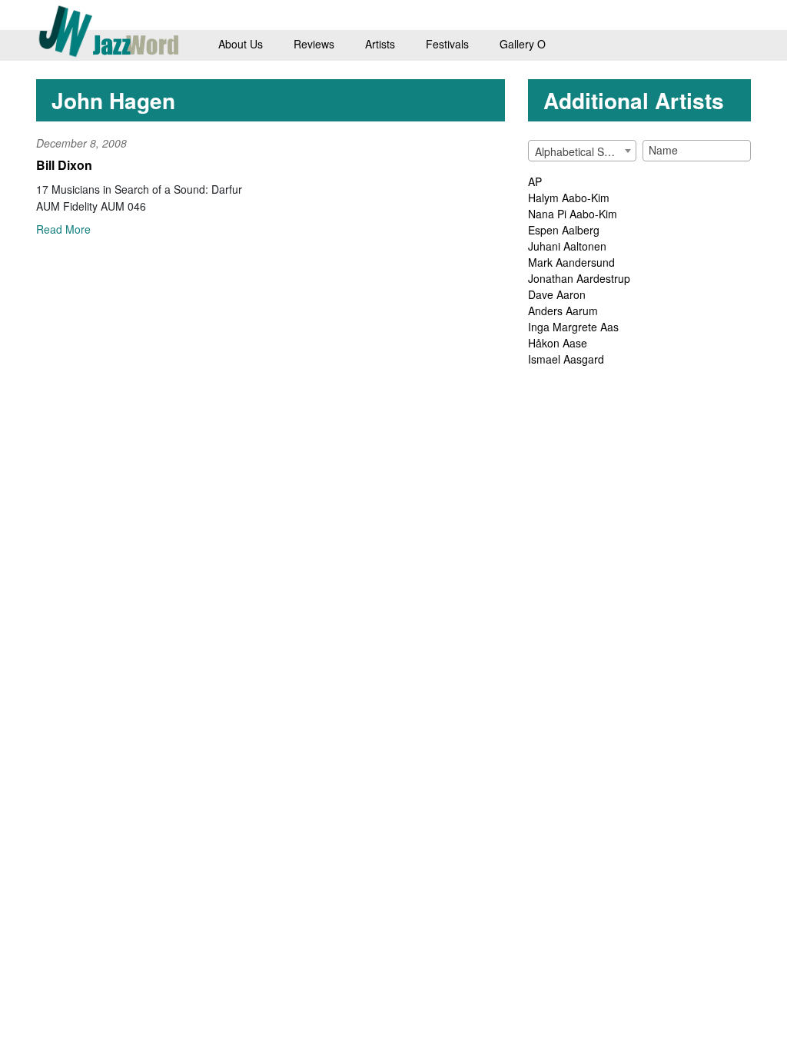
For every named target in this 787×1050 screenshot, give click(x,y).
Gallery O (523, 44)
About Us (240, 44)
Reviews (314, 44)
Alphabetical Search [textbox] (583, 151)
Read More (63, 229)
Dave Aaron (557, 294)
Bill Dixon (64, 165)
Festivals (447, 44)
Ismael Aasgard (566, 359)
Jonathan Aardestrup (579, 278)
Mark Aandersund (571, 262)
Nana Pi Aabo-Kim (572, 213)
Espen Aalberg (563, 230)
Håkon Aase (557, 343)
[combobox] (582, 150)
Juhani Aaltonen (567, 246)
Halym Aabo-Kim (568, 197)
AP (535, 181)
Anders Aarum (563, 310)
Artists (380, 44)
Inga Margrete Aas (573, 326)
